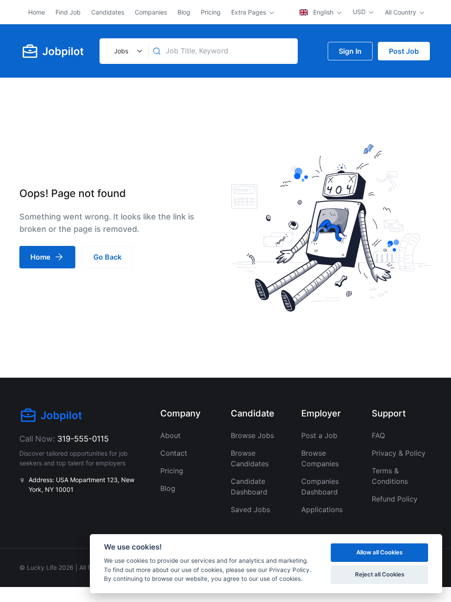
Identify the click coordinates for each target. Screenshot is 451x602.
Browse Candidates (250, 458)
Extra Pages (249, 12)
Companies (151, 12)
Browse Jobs (252, 435)
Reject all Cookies (379, 574)
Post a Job (319, 435)
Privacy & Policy (398, 453)
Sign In (350, 51)
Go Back (107, 257)
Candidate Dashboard (249, 486)
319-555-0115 (83, 438)
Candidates (107, 12)
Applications (322, 509)
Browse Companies (320, 458)
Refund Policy (395, 498)
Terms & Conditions (390, 476)
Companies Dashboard (320, 486)
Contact (173, 453)
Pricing (211, 12)
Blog (183, 12)
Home (36, 12)
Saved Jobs (250, 509)
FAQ (378, 435)
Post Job (404, 51)
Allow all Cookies (379, 552)
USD (360, 11)
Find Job (68, 12)
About (170, 435)
